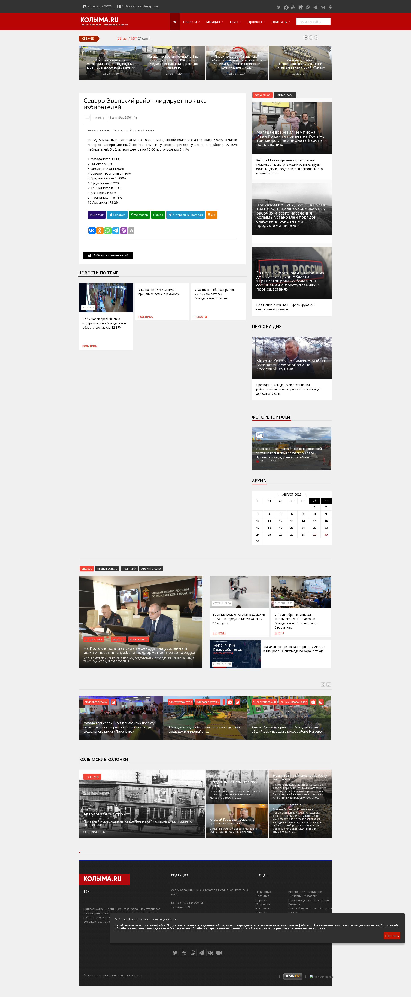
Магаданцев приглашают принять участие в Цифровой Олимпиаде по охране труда (294, 649)
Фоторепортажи (271, 417)
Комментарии (285, 95)
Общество (118, 639)
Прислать (279, 21)
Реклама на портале (264, 910)
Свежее (87, 568)
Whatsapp (140, 214)
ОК (212, 214)
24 (257, 534)
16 (326, 521)
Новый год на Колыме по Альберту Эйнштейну (300, 777)
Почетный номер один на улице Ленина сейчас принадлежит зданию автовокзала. (137, 823)
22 (314, 528)
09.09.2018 (88, 307)
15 (314, 521)
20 (291, 528)
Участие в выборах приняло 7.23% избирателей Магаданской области (215, 294)
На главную (264, 892)
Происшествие (107, 568)
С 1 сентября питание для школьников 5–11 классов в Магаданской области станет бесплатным (207, 38)
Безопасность (139, 639)
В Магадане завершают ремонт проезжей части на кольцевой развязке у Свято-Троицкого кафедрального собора (289, 452)
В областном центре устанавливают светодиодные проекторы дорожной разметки (110, 63)
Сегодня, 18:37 (94, 639)
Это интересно (151, 568)
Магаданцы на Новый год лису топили (233, 783)
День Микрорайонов (293, 701)
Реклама (294, 904)
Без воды (219, 633)
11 (269, 521)
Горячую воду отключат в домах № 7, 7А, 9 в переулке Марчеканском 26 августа (239, 619)
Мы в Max (97, 214)
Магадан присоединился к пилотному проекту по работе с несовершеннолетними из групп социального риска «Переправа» (119, 727)
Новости (190, 21)
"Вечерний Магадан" (302, 896)
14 (303, 521)
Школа (279, 633)
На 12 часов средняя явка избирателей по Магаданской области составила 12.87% (104, 323)
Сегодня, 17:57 (283, 603)
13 (291, 521)
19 (280, 528)
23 (326, 528)
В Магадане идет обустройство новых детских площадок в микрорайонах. (204, 729)
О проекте (263, 904)
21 (303, 528)
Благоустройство (180, 701)
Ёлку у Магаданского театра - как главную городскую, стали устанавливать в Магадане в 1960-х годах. (236, 794)
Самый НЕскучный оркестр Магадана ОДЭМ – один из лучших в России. (233, 830)
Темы (233, 21)
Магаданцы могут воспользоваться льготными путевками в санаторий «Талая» (300, 63)
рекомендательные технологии (300, 928)
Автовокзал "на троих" (106, 814)
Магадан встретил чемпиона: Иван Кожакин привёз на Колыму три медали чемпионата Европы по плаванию (174, 62)
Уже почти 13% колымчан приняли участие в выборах (158, 292)
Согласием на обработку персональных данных (206, 928)
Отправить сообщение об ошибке (133, 130)
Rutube (158, 214)
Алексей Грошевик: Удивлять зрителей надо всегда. (232, 821)
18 (269, 528)
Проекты (254, 21)
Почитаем (92, 776)
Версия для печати (99, 130)
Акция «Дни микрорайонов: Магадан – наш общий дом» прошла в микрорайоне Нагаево (287, 729)
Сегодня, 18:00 (222, 603)
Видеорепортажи (96, 701)
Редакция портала (262, 898)
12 (280, 521)
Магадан (213, 21)
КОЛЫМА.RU (99, 20)
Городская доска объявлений (308, 900)
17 (257, 528)
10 (257, 521)
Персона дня (267, 326)
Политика (98, 117)
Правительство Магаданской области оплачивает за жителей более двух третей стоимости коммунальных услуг (237, 62)
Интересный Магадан (187, 214)
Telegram (118, 214)
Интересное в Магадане (305, 892)
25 (269, 534)
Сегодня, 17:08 (222, 664)
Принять (392, 935)
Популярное (262, 95)
